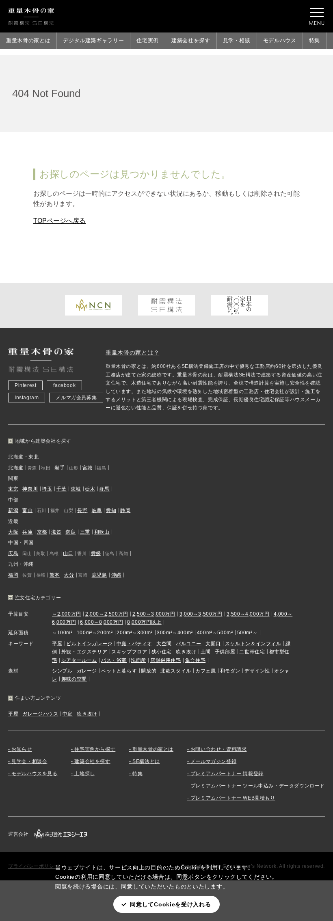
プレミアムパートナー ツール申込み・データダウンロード (257, 786)
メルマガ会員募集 (76, 397)
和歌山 (102, 532)
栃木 (90, 489)
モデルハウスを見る (34, 773)
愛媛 (96, 553)
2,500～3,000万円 (153, 614)
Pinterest (25, 385)
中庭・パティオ (134, 643)
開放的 (148, 671)
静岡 (125, 510)
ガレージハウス (40, 714)
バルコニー (188, 643)
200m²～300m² (135, 633)
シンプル (62, 671)
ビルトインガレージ (89, 643)
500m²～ (247, 633)
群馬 (104, 489)
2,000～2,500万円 (106, 614)
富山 (27, 510)
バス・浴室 (114, 660)
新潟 (13, 510)
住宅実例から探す (94, 749)
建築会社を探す (190, 40)
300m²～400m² (175, 633)
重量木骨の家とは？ (132, 352)
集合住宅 (195, 660)
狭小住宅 (161, 652)
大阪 (13, 532)
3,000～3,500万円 (201, 614)
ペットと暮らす (119, 671)
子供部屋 (225, 652)
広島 (13, 553)
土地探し (84, 773)
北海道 (16, 468)
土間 (206, 652)
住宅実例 (147, 40)
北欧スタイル (175, 671)
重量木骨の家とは (28, 40)
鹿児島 (99, 575)
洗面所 (138, 660)
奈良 (70, 532)
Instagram (27, 397)
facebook (64, 385)
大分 (69, 575)
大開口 (213, 643)
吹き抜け (186, 652)
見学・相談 (237, 40)
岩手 (59, 468)
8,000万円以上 (144, 622)
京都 (42, 532)
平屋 (57, 643)
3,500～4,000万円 (248, 614)
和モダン (230, 671)
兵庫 (27, 532)
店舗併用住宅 (165, 660)
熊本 (55, 575)
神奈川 (30, 489)
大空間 (164, 643)
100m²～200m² (95, 633)
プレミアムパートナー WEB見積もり (232, 798)
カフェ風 (205, 671)
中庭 (68, 714)
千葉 (61, 489)
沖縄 (116, 575)
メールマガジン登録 (213, 761)
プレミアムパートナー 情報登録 (227, 773)
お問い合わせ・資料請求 (218, 749)
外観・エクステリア (84, 652)
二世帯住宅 (252, 652)
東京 (13, 489)
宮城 (87, 468)
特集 (314, 40)
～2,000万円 (66, 614)
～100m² (62, 633)
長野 (82, 510)
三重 (85, 532)
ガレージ (87, 671)
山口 (68, 553)
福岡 (13, 575)
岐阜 (97, 510)
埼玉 (47, 489)
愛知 (111, 510)
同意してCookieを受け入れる (170, 904)
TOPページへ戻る (59, 220)
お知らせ (21, 749)
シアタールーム (79, 660)
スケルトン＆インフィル (253, 643)
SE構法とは (146, 761)
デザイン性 (257, 671)
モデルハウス (279, 40)
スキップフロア (129, 652)
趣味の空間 (74, 679)
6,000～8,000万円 (101, 622)
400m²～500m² (215, 633)
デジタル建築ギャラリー (93, 40)
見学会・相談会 (29, 761)
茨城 (76, 489)
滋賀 (56, 532)
